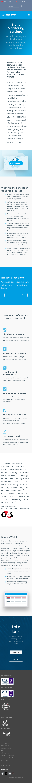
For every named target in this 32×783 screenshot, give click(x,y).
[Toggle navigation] (28, 15)
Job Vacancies (6, 748)
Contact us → (16, 652)
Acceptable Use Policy (8, 758)
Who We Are (5, 743)
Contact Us (4, 3)
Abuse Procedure (6, 763)
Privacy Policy (5, 753)
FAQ (2, 750)
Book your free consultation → (16, 295)
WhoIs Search (5, 765)
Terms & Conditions (7, 755)
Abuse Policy (5, 760)
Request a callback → (16, 659)
